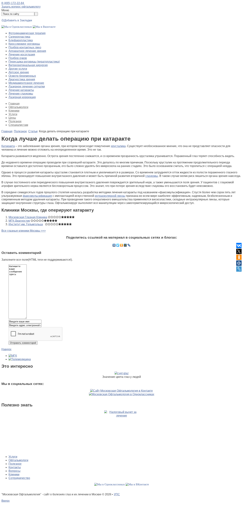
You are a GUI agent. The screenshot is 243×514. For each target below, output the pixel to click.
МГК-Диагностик (19, 220)
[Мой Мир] (125, 245)
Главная (14, 103)
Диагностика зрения (22, 79)
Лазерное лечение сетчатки (27, 86)
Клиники (14, 110)
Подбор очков (18, 58)
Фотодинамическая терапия (27, 33)
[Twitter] (118, 245)
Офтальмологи (18, 107)
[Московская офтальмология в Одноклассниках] (16, 26)
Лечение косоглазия (22, 54)
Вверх (5, 500)
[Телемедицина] (20, 359)
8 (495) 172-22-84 (13, 3)
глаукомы (151, 175)
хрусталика (118, 146)
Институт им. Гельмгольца (26, 224)
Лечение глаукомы (21, 93)
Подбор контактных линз (25, 47)
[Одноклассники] (121, 245)
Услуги (13, 114)
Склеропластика (19, 36)
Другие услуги (18, 68)
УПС (117, 494)
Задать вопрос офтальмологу (21, 6)
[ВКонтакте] (114, 245)
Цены (12, 117)
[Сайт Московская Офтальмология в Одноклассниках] (121, 394)
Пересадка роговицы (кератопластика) (34, 61)
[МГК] (13, 355)
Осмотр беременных (22, 75)
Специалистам (18, 124)
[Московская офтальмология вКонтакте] (44, 26)
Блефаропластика (21, 40)
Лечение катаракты (21, 90)
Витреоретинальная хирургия (28, 65)
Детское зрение (19, 72)
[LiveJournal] (129, 245)
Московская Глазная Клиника (28, 217)
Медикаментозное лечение (26, 82)
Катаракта (8, 146)
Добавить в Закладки (18, 20)
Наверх (6, 349)
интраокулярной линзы (110, 195)
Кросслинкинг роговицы (24, 43)
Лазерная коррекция (22, 97)
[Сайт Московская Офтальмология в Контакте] (121, 390)
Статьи (33, 131)
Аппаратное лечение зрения (27, 50)
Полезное (15, 121)
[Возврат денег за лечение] (121, 431)
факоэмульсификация (37, 195)
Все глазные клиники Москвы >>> (23, 230)
